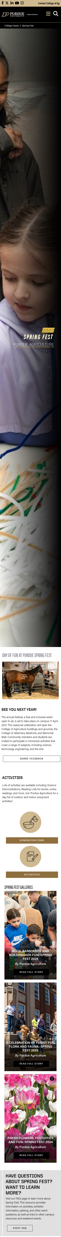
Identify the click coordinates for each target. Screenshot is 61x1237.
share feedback (31, 758)
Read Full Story (31, 972)
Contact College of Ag (49, 3)
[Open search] (56, 14)
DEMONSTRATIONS (32, 840)
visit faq (20, 1228)
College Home (12, 25)
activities (32, 874)
